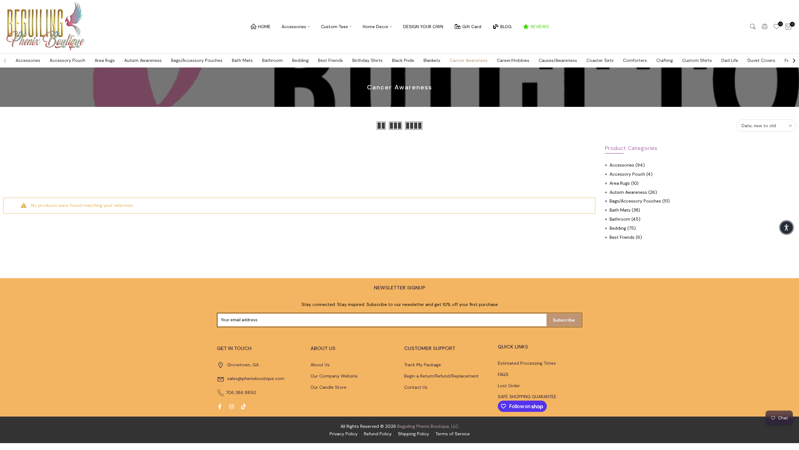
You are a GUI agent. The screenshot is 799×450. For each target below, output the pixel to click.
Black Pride (403, 60)
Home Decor (376, 26)
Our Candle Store (328, 387)
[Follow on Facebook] (220, 406)
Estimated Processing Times (527, 363)
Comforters (635, 60)
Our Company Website (334, 376)
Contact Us (416, 387)
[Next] (793, 60)
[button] (786, 227)
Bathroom (272, 60)
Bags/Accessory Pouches (197, 60)
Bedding (300, 60)
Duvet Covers (761, 60)
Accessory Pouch (67, 60)
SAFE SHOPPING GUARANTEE (527, 396)
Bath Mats (242, 60)
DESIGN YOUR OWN (423, 26)
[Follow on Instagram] (231, 406)
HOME (264, 26)
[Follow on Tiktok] (243, 406)
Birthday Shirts (367, 60)
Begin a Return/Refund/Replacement (441, 376)
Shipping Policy (413, 434)
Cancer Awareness (469, 60)
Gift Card (471, 26)
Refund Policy (378, 434)
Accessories (294, 26)
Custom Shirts (697, 60)
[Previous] (5, 60)
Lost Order (509, 385)
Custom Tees (334, 26)
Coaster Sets (600, 60)
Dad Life (729, 60)
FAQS (503, 374)
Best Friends (330, 60)
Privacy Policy (344, 434)
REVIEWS (540, 26)
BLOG (506, 26)
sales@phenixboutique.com (255, 378)
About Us (320, 365)
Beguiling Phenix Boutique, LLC (427, 426)
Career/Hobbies (513, 60)
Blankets (432, 60)
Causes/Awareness (558, 60)
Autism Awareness (143, 60)
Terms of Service (452, 434)
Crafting (664, 60)
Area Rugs (105, 60)
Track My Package (422, 365)
